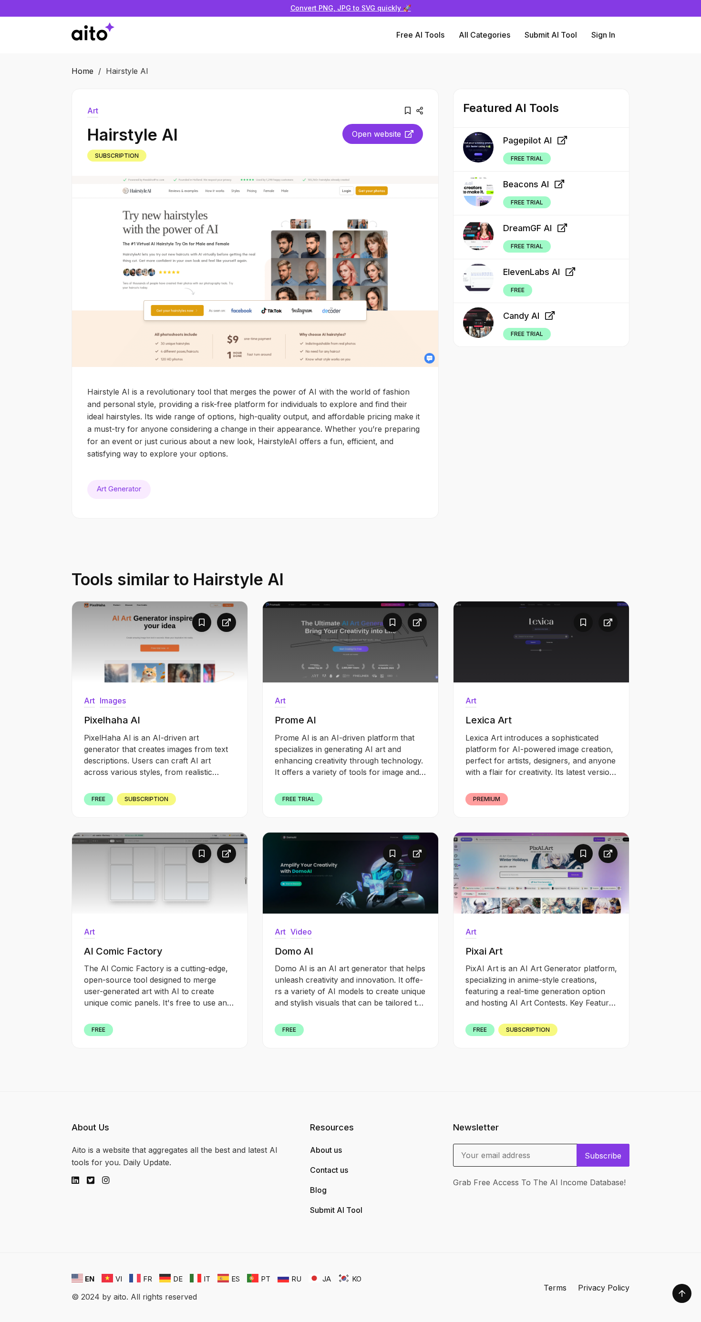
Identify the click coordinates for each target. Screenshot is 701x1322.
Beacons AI (526, 184)
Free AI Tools (420, 35)
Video (301, 931)
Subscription (117, 155)
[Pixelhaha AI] (159, 641)
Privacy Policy (603, 1287)
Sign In (603, 35)
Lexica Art (488, 720)
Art (92, 110)
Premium (486, 799)
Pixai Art (484, 951)
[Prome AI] (350, 641)
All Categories (484, 35)
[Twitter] (94, 1180)
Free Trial (527, 158)
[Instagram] (109, 1180)
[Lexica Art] (541, 641)
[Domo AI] (350, 873)
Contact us (329, 1170)
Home (82, 71)
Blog (318, 1190)
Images (113, 700)
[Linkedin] (79, 1180)
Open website (376, 134)
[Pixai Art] (541, 873)
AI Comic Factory (123, 951)
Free (518, 290)
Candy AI (521, 316)
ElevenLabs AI (531, 272)
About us (326, 1150)
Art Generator (119, 488)
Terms (555, 1287)
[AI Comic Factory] (159, 873)
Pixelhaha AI (112, 720)
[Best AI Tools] (93, 35)
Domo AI (294, 951)
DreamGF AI (527, 228)
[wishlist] (408, 110)
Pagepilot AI (527, 140)
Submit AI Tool (551, 35)
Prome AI (295, 720)
